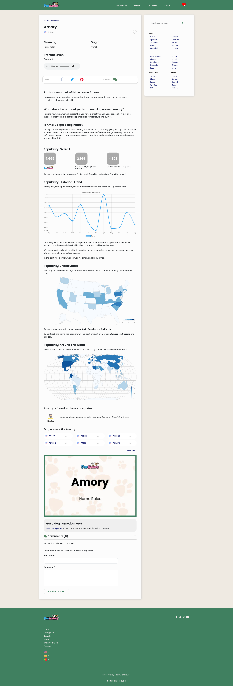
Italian (174, 85)
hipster (50, 421)
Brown (152, 82)
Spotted (153, 85)
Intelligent (154, 62)
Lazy (152, 68)
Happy (174, 56)
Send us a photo (54, 528)
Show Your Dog (51, 642)
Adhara (116, 443)
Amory (56, 20)
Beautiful (154, 48)
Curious (175, 62)
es (48, 656)
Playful (153, 59)
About (47, 639)
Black (152, 79)
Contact (48, 646)
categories (121, 4)
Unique (175, 36)
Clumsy (175, 65)
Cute (152, 36)
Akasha (116, 435)
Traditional (154, 42)
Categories (49, 632)
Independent (155, 56)
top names (152, 4)
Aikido (84, 435)
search (167, 4)
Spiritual (153, 39)
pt (48, 659)
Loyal (174, 68)
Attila (83, 443)
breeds (137, 4)
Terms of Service (123, 675)
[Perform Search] (182, 23)
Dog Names (48, 20)
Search (47, 636)
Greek (174, 76)
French (175, 88)
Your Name (50, 555)
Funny (152, 45)
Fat (151, 88)
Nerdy (174, 42)
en (48, 652)
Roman (175, 79)
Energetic (154, 65)
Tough (174, 59)
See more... (132, 450)
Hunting (175, 48)
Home (46, 629)
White (152, 76)
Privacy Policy (108, 675)
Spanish (175, 82)
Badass (175, 45)
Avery (52, 435)
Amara (52, 443)
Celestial (175, 39)
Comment (49, 567)
